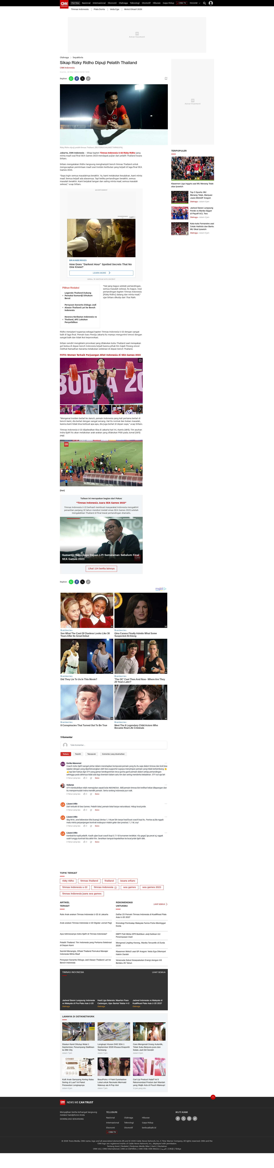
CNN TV (182, 3)
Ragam (194, 3)
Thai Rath (130, 297)
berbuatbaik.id (149, 1127)
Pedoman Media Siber (140, 1146)
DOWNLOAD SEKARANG (72, 1119)
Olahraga (123, 3)
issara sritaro (127, 880)
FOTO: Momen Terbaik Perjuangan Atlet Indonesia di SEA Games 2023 (100, 355)
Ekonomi (112, 3)
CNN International (111, 1149)
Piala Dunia (99, 9)
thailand (109, 880)
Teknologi (135, 3)
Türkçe (178, 1149)
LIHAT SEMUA (159, 972)
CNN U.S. (97, 1149)
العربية (163, 1149)
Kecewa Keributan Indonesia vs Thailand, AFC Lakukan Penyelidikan (81, 320)
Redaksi (124, 1146)
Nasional (86, 3)
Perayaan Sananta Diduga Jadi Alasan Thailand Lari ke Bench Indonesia (80, 308)
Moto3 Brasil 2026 (133, 9)
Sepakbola (78, 57)
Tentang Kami (113, 1146)
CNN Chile (143, 1149)
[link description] (64, 4)
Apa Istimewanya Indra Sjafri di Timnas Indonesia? (83, 934)
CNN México (153, 1149)
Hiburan (157, 3)
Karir (154, 1146)
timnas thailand (89, 880)
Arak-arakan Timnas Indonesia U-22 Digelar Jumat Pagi (86, 923)
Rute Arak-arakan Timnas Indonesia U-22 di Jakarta (84, 914)
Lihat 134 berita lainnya (101, 568)
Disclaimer (162, 1146)
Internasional (99, 3)
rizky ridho (68, 880)
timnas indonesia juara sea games (81, 893)
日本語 (171, 1149)
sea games (129, 887)
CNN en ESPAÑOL (129, 1149)
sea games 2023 (151, 887)
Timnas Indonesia (79, 9)
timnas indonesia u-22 (74, 887)
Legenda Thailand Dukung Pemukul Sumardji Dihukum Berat (78, 296)
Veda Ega (114, 9)
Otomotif (146, 3)
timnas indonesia (103, 887)
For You (75, 3)
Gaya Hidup (168, 3)
